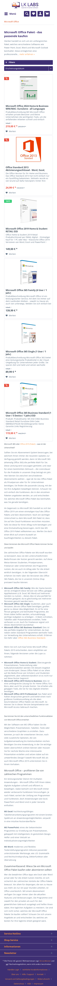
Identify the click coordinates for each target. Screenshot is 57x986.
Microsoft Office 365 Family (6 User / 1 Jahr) (26, 291)
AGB (29, 983)
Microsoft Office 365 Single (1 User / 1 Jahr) (26, 353)
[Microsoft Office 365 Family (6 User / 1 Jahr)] (28, 272)
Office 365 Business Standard (31, 638)
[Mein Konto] (40, 14)
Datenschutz (19, 983)
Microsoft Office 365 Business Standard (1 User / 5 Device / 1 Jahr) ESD (28, 414)
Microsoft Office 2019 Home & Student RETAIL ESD (26, 230)
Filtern (11, 62)
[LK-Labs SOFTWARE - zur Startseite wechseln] (17, 7)
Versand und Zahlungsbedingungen (19, 979)
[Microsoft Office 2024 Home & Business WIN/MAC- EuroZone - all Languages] (28, 88)
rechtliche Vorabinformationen (35, 969)
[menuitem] (10, 14)
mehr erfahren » (27, 54)
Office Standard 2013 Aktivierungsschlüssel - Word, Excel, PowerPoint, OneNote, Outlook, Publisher (25, 168)
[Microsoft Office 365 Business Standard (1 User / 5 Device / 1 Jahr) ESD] (28, 395)
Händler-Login (13, 969)
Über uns (15, 974)
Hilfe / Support (28, 974)
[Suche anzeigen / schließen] (26, 14)
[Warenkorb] (47, 14)
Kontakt (40, 974)
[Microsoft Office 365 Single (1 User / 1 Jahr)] (28, 333)
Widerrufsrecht (43, 979)
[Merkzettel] (33, 14)
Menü (12, 13)
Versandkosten (45, 961)
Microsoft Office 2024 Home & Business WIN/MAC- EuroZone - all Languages (27, 107)
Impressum (38, 983)
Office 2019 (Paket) (27, 444)
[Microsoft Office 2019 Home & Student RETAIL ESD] (28, 210)
